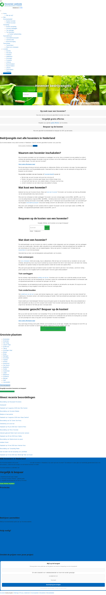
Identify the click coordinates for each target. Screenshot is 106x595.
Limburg (8, 62)
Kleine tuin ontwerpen (12, 47)
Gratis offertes (7, 73)
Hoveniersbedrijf (7, 19)
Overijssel (9, 60)
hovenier (2, 593)
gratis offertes (55, 123)
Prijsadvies (3, 558)
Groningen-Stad (7, 350)
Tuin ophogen (10, 30)
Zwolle (5, 369)
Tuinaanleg (6, 24)
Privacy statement (25, 593)
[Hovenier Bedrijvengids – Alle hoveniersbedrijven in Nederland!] (11, 8)
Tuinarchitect (9, 45)
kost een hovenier (52, 192)
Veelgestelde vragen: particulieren (9, 549)
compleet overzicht (24, 462)
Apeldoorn (6, 367)
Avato (21, 467)
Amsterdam (6, 339)
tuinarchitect (21, 250)
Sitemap (16, 593)
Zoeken (35, 145)
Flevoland (9, 52)
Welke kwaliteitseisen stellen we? (9, 544)
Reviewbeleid (50, 593)
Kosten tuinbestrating (15, 34)
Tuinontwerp (6, 43)
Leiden (5, 373)
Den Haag (6, 343)
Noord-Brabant (4, 504)
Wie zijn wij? (9, 15)
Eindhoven (6, 346)
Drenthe (8, 51)
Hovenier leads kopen (6, 525)
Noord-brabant (10, 64)
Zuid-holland (9, 69)
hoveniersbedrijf (49, 174)
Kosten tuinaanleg (11, 26)
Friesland (8, 54)
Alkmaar (5, 378)
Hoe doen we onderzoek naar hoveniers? (12, 545)
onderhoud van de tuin (27, 294)
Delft (4, 380)
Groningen (9, 58)
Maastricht (6, 374)
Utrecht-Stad (6, 345)
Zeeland (8, 71)
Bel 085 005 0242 (5, 536)
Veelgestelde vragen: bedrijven (8, 550)
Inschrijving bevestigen (53, 584)
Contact (2, 534)
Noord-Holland (4, 506)
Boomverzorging (11, 41)
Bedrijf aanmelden (5, 526)
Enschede (6, 358)
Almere (5, 352)
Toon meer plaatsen (5, 385)
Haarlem (5, 359)
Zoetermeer (6, 371)
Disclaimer (42, 593)
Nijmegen (5, 356)
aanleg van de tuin (43, 277)
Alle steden (3, 514)
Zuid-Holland (3, 510)
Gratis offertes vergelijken (53, 329)
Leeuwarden (6, 382)
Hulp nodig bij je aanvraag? (7, 542)
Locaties (5, 49)
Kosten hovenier (10, 21)
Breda (4, 354)
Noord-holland (10, 66)
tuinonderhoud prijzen (32, 202)
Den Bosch (6, 365)
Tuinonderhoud (7, 36)
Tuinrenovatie (10, 39)
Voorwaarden (34, 593)
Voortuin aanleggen (11, 28)
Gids (4, 17)
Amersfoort (6, 363)
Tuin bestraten (10, 32)
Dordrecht (6, 376)
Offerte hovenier (11, 23)
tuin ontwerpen (25, 261)
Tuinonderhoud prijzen (12, 38)
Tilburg (5, 348)
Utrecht (8, 67)
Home (5, 13)
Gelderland (9, 56)
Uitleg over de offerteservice (8, 540)
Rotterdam (6, 341)
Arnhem (5, 361)
